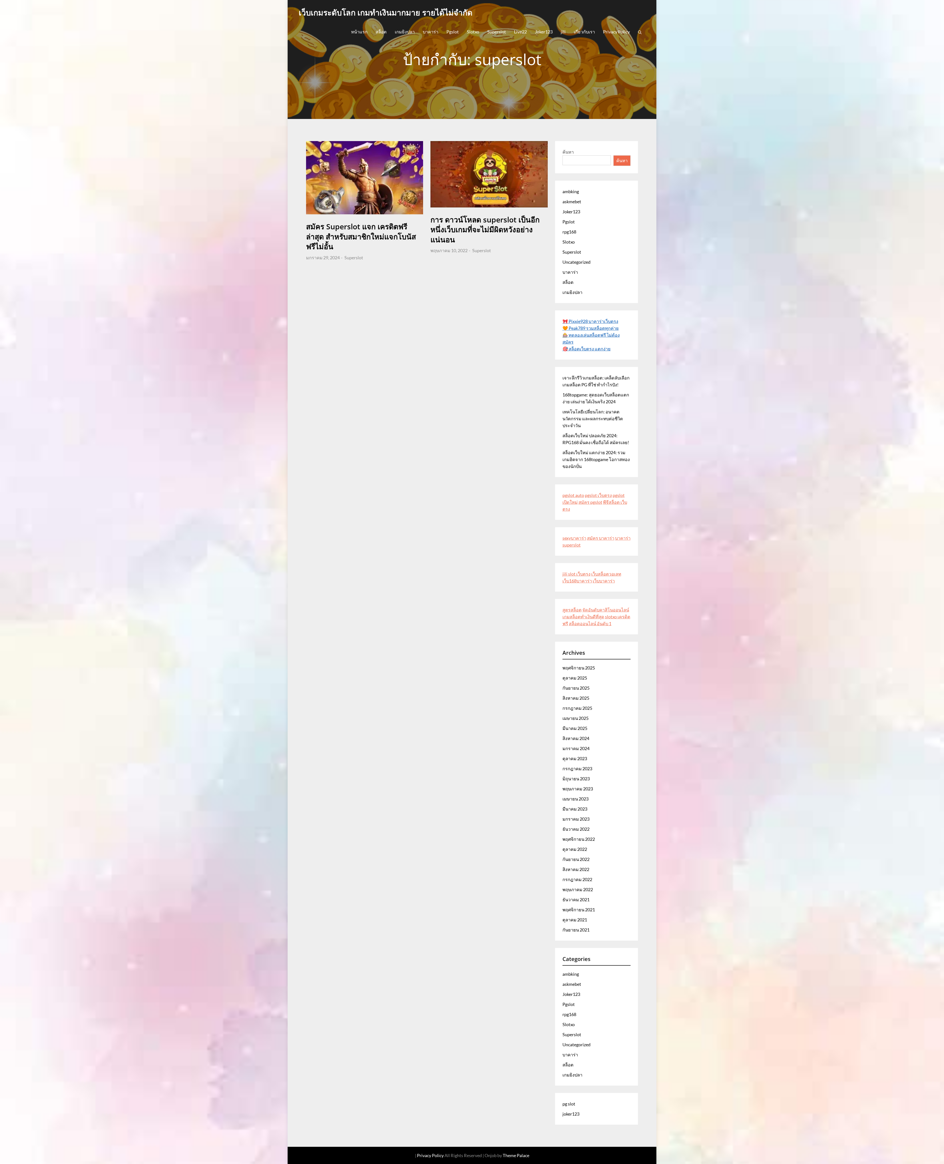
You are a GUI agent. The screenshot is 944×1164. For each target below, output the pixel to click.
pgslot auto (573, 495)
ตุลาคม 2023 (574, 758)
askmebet (571, 201)
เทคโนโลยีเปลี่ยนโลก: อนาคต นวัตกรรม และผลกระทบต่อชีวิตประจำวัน (592, 418)
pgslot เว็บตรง (598, 495)
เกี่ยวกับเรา (584, 31)
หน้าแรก (359, 31)
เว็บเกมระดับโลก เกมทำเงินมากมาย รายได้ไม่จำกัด (385, 12)
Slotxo (473, 31)
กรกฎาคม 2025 (577, 708)
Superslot (496, 31)
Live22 (520, 31)
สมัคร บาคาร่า (600, 538)
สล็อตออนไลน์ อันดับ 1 (590, 623)
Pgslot (452, 31)
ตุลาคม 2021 (574, 919)
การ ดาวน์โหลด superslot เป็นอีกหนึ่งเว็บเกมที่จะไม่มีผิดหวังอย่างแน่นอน (485, 230)
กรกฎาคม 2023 (577, 768)
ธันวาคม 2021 (576, 899)
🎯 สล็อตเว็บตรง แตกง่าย (586, 348)
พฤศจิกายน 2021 (578, 909)
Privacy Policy (616, 31)
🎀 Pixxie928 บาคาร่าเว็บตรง (590, 321)
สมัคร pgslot (590, 502)
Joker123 (544, 31)
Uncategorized (576, 262)
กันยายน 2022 (576, 859)
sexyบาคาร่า (574, 538)
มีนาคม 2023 (574, 809)
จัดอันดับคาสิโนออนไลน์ (605, 609)
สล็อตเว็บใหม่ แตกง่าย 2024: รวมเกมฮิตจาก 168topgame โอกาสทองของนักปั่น (596, 459)
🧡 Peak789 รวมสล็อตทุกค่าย (590, 328)
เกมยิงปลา (405, 31)
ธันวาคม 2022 (576, 829)
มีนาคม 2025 (574, 728)
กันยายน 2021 (576, 929)
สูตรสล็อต (572, 609)
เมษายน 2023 (575, 798)
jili (563, 31)
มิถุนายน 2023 (576, 778)
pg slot (568, 1103)
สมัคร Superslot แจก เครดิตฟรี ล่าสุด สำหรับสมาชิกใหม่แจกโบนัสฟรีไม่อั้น (361, 236)
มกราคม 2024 (576, 748)
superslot (571, 545)
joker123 (570, 1114)
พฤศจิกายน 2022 (578, 839)
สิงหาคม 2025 (575, 698)
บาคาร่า (430, 31)
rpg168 (569, 231)
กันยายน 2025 (576, 688)
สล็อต (381, 31)
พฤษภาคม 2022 (577, 889)
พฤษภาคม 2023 (577, 788)
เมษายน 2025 (575, 718)
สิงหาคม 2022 (575, 869)
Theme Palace (516, 1155)
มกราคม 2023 (576, 819)
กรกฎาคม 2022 (577, 879)
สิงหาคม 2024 (575, 738)
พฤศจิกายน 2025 (578, 667)
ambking (570, 191)
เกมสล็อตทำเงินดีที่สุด (583, 616)
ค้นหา (568, 152)
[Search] (640, 32)
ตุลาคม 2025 (574, 678)
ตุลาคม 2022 (574, 849)
